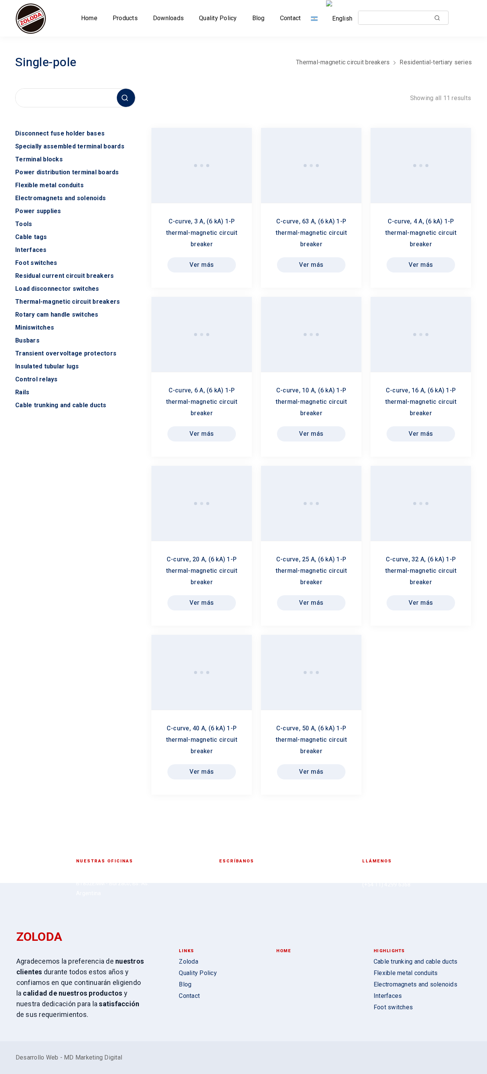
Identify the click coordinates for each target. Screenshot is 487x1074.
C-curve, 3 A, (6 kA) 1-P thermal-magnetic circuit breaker (202, 233)
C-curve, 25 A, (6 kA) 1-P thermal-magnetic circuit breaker (311, 571)
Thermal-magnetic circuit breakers (343, 62)
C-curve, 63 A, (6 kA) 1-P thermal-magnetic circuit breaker (311, 233)
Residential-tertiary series (435, 62)
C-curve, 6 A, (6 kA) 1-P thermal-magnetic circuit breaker (202, 402)
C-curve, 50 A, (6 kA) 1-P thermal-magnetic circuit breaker (311, 740)
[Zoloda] (31, 18)
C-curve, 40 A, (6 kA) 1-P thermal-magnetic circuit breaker (202, 740)
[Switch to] (316, 18)
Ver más (201, 264)
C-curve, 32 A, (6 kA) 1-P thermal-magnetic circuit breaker (421, 571)
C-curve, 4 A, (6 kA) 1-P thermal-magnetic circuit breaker (421, 233)
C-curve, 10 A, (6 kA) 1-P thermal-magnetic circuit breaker (311, 402)
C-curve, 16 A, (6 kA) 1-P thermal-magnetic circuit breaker (421, 402)
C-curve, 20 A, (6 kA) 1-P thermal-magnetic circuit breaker (202, 571)
